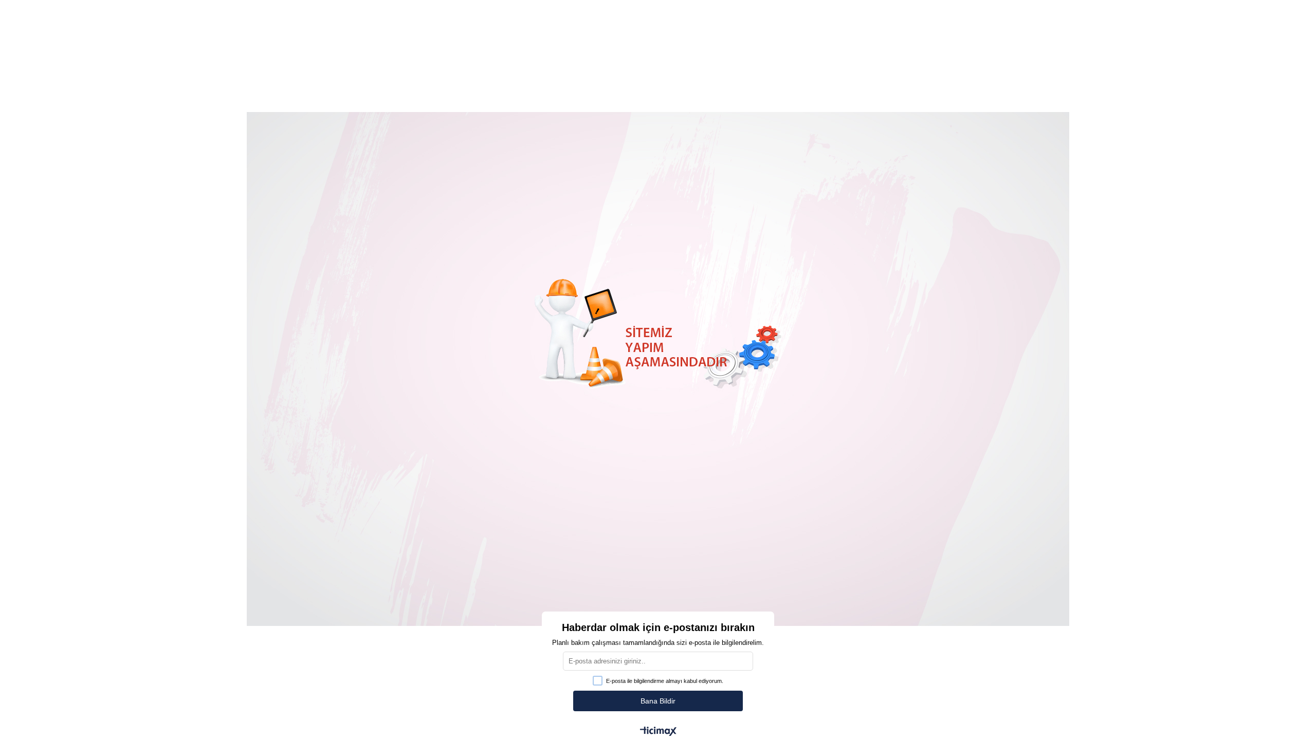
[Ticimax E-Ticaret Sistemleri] (658, 732)
